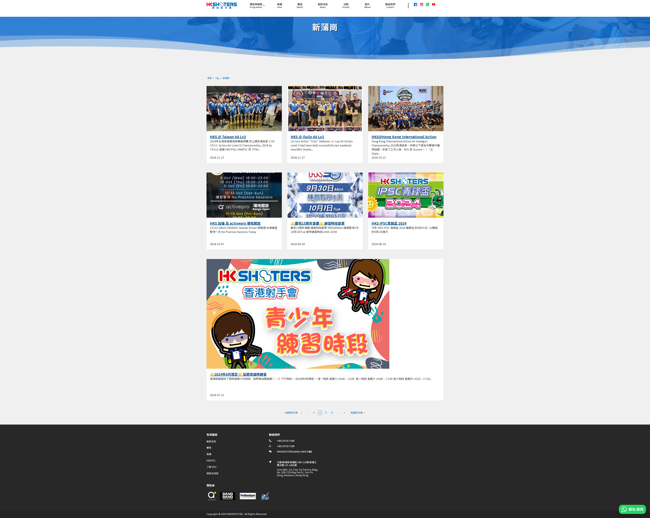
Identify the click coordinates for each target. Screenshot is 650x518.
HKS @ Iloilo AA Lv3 (307, 136)
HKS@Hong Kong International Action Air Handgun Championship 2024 (404, 138)
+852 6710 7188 (285, 440)
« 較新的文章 (291, 412)
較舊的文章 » (357, 412)
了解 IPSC (212, 467)
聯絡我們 (390, 4)
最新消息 (323, 4)
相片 (367, 4)
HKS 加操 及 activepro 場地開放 (235, 223)
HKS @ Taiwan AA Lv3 (228, 136)
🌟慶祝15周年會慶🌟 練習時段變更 (318, 223)
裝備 (279, 4)
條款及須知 (212, 473)
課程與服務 (256, 4)
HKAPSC (211, 460)
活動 (346, 4)
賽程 (299, 4)
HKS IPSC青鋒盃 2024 (389, 223)
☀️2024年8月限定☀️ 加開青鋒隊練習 (238, 374)
